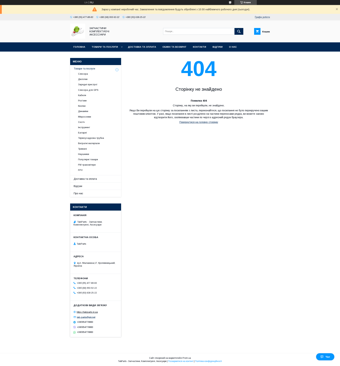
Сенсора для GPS (88, 90)
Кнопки (82, 106)
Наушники (83, 154)
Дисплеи (82, 79)
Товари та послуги (105, 47)
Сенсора (83, 73)
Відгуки (217, 47)
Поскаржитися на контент (180, 361)
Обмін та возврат (174, 47)
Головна (79, 47)
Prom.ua (187, 358)
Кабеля (82, 95)
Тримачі (82, 148)
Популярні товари (88, 159)
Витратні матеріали (89, 143)
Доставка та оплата (142, 47)
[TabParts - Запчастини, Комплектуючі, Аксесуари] (77, 37)
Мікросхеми (84, 116)
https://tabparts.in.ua (87, 312)
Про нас (78, 193)
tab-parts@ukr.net (86, 317)
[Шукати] (238, 31)
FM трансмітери (87, 164)
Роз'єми (82, 100)
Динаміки (83, 111)
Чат (328, 356)
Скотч (81, 122)
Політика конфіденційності (208, 361)
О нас (233, 47)
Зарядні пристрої (87, 84)
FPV (80, 170)
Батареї (82, 132)
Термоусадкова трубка (91, 138)
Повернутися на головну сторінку (198, 122)
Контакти (199, 47)
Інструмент (84, 127)
